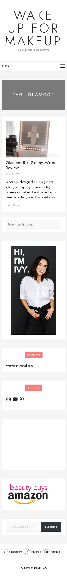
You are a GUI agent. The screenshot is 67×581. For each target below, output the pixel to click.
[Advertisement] (33, 444)
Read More (12, 205)
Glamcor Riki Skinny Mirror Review (31, 165)
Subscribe (51, 527)
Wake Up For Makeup (33, 28)
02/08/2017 (13, 174)
